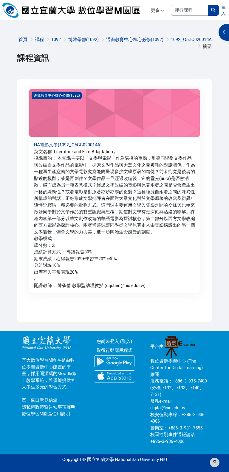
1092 (56, 39)
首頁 (22, 39)
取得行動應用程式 (114, 350)
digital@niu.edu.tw (167, 407)
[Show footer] (214, 462)
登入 (223, 10)
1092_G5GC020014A (191, 39)
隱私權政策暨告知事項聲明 (48, 407)
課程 (39, 39)
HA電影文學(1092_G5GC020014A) (68, 145)
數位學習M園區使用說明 (46, 413)
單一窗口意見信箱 (40, 400)
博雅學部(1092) (83, 39)
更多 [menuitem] (155, 10)
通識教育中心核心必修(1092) (134, 39)
